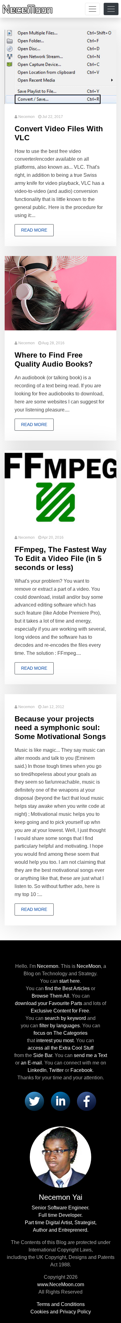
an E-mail (31, 1062)
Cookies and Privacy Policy (60, 1311)
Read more (34, 230)
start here (69, 981)
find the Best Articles (67, 988)
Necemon (26, 117)
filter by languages (59, 1025)
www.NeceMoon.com (60, 1284)
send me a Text (90, 1055)
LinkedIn (37, 1070)
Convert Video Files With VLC (59, 133)
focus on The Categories (60, 1033)
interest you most (55, 1040)
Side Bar (42, 1055)
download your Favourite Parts (48, 1003)
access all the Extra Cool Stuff (60, 1048)
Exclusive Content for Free (60, 1010)
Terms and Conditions (61, 1304)
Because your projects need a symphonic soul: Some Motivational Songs (60, 728)
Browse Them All (50, 996)
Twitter (56, 1070)
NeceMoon (89, 966)
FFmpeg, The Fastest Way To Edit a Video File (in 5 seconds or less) (60, 558)
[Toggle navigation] (92, 9)
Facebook (81, 1070)
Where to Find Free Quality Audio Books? (54, 359)
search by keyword (65, 1018)
